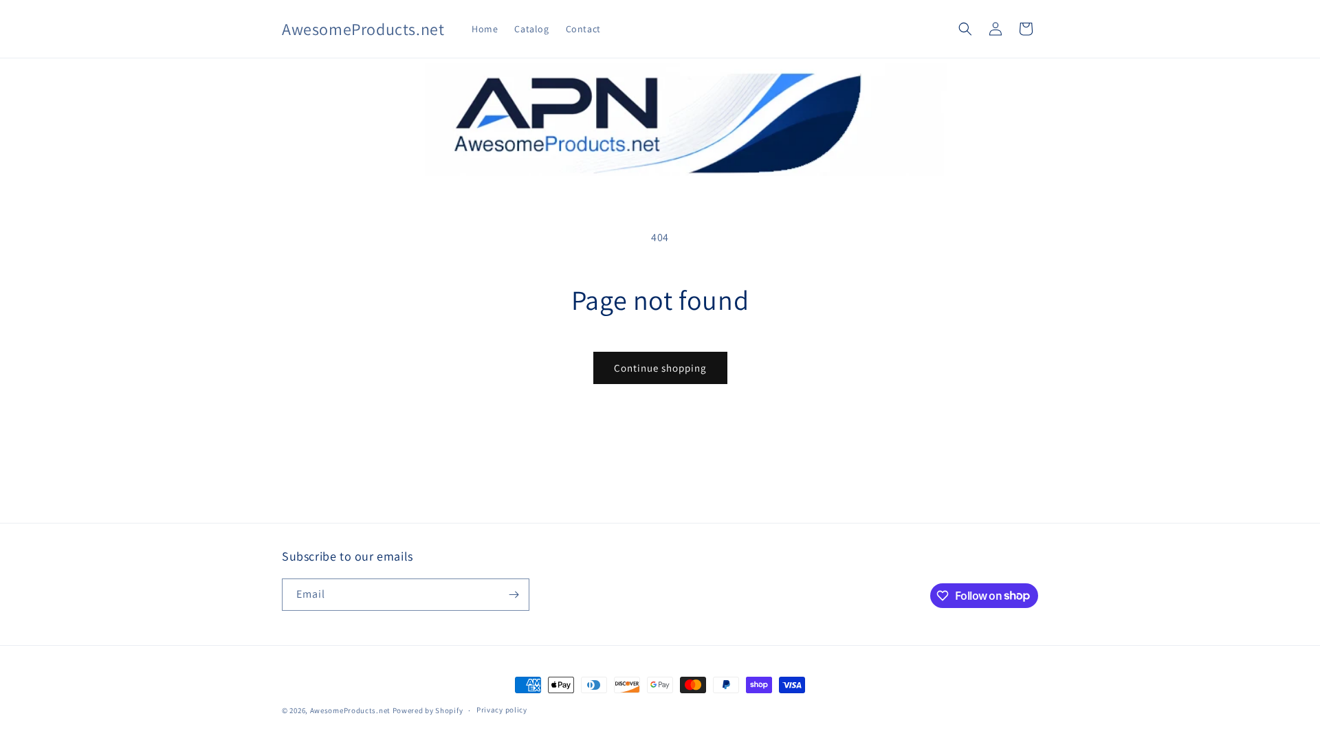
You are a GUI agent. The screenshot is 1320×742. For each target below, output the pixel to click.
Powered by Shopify (428, 710)
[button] (965, 29)
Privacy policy (501, 710)
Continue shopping (660, 367)
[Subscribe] (513, 594)
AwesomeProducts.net (350, 710)
